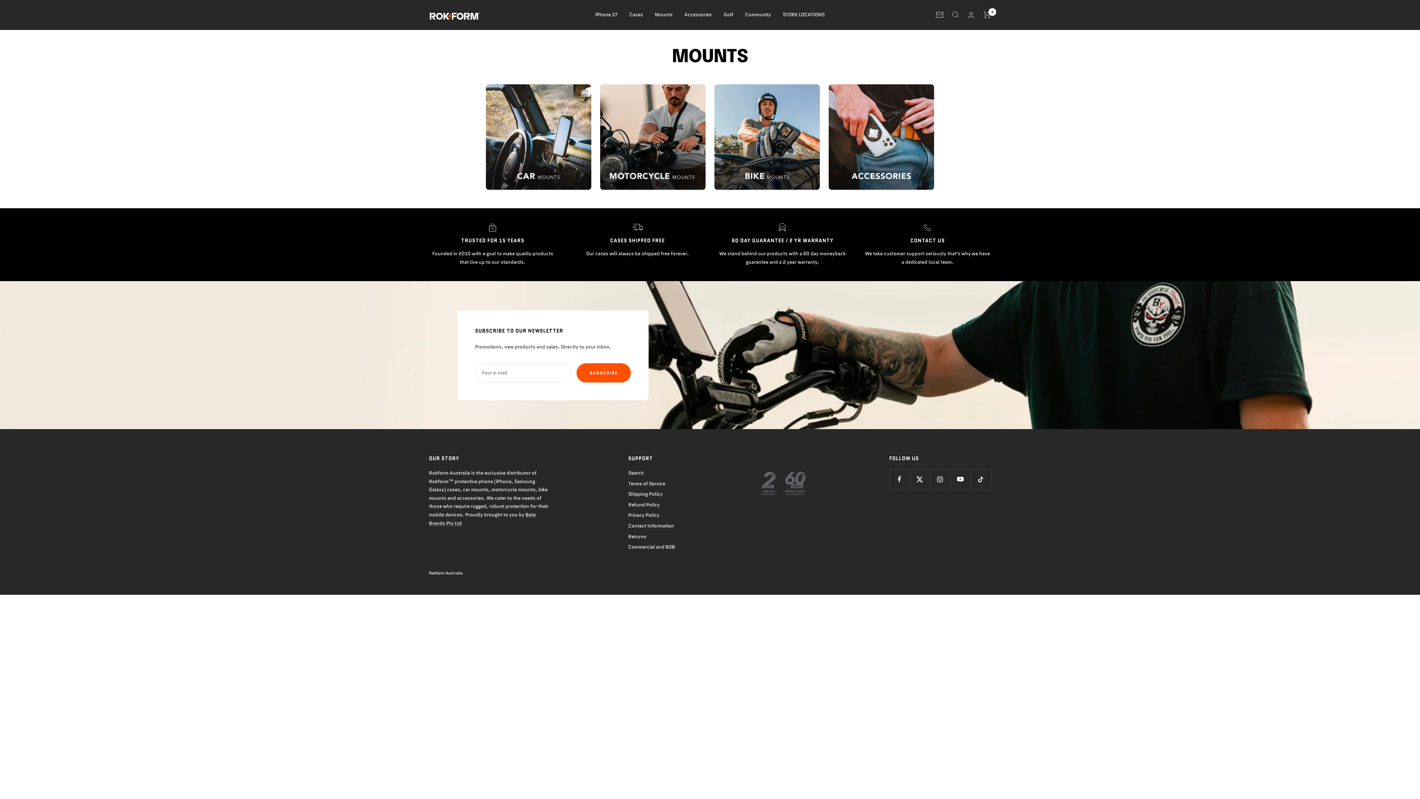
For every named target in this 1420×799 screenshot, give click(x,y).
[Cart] (987, 14)
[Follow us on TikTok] (981, 479)
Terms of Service (646, 483)
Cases (636, 14)
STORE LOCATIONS (804, 14)
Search (636, 472)
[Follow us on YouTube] (960, 479)
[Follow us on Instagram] (940, 479)
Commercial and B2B (651, 546)
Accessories (698, 14)
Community (758, 14)
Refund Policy (644, 504)
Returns (637, 536)
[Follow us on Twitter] (920, 479)
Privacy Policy (643, 515)
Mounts (664, 14)
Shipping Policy (645, 494)
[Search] (955, 14)
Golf (728, 14)
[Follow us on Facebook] (899, 479)
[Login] (971, 15)
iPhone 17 (606, 14)
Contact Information (651, 525)
